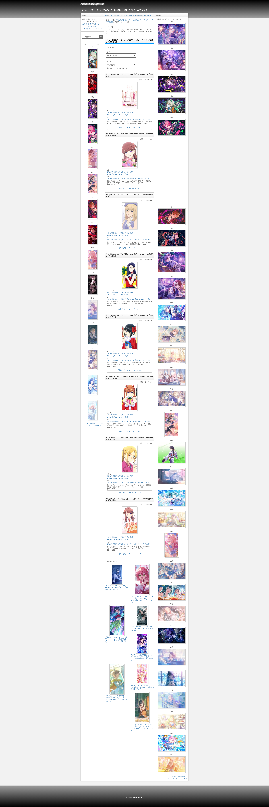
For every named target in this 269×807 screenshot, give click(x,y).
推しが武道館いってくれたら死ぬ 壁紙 (120, 112)
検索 (100, 37)
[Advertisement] (129, 750)
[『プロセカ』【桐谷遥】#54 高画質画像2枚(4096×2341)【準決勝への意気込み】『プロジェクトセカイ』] (171, 399)
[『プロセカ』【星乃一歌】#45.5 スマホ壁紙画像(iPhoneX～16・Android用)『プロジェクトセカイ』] (92, 385)
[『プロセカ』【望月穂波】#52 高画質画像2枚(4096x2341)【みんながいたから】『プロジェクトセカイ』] (171, 764)
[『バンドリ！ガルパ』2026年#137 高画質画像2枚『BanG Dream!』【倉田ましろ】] (171, 33)
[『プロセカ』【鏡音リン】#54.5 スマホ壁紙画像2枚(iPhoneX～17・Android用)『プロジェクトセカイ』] (92, 335)
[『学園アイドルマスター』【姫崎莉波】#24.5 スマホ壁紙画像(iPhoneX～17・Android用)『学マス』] (92, 159)
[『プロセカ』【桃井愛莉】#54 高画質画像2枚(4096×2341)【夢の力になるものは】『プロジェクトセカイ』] (171, 127)
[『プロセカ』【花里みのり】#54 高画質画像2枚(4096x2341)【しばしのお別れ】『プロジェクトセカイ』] (171, 334)
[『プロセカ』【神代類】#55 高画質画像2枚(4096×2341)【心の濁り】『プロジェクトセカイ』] (171, 519)
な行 (98, 24)
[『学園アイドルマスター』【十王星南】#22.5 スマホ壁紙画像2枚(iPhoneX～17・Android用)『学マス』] (92, 259)
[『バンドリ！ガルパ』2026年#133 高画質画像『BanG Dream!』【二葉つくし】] (171, 452)
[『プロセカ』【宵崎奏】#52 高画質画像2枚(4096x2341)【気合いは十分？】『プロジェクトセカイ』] (171, 312)
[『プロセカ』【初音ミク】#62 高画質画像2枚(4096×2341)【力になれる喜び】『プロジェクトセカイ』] (171, 498)
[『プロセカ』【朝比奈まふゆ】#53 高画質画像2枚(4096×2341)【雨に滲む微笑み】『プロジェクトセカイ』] (171, 635)
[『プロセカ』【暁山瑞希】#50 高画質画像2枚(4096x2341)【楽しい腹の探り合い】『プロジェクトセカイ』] (171, 377)
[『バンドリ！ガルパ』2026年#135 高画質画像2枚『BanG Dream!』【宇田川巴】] (171, 288)
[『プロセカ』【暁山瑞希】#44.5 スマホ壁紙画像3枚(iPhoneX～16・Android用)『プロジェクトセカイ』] (92, 284)
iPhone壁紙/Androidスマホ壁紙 (117, 115)
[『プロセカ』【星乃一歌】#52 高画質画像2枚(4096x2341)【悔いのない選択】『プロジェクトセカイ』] (171, 678)
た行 (95, 24)
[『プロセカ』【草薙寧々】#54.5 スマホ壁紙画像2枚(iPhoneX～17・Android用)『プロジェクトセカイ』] (92, 58)
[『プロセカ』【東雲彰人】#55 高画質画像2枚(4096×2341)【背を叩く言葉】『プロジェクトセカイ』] (171, 216)
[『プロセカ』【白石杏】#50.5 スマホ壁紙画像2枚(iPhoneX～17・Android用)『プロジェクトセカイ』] (92, 83)
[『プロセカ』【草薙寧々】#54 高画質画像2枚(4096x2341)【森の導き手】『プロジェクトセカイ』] (171, 105)
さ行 (91, 24)
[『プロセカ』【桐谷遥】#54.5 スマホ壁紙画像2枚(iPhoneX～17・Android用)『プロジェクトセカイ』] (92, 360)
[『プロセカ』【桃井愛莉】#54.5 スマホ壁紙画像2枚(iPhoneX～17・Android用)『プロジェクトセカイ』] (92, 134)
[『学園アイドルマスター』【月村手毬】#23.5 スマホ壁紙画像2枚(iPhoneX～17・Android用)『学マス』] (92, 184)
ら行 (95, 26)
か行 (87, 24)
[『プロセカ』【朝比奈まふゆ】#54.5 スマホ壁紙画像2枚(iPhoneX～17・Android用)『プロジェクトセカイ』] (92, 310)
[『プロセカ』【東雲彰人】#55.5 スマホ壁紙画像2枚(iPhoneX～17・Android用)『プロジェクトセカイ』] (92, 209)
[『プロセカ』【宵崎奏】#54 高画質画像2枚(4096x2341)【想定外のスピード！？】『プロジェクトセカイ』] (171, 700)
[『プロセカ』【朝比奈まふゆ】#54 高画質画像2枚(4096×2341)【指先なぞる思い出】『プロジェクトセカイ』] (171, 657)
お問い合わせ (142, 10)
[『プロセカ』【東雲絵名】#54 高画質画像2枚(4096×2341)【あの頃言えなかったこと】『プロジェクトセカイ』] (171, 84)
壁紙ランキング (129, 10)
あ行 (83, 24)
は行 (83, 26)
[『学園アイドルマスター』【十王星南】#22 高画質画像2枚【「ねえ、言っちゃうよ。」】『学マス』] (171, 545)
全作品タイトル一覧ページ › (93, 29)
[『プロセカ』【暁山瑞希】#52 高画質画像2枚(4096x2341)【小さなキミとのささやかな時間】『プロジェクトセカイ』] (171, 614)
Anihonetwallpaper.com (92, 4)
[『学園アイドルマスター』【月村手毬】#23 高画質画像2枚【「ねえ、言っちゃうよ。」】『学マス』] (171, 424)
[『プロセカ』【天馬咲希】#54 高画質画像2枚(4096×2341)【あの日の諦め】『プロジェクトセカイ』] (171, 721)
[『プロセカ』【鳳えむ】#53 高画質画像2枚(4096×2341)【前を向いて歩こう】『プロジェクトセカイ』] (171, 743)
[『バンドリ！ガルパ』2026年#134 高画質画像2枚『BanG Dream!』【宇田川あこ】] (171, 262)
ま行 (87, 26)
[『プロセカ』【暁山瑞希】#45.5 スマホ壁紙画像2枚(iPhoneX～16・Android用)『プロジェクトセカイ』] (92, 410)
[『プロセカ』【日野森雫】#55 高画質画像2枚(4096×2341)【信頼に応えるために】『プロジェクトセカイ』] (171, 571)
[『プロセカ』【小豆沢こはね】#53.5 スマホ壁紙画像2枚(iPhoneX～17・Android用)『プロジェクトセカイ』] (92, 234)
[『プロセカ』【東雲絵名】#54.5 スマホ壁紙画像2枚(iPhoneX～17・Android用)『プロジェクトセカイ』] (92, 109)
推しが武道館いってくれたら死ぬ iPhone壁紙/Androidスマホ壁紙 (128, 119)
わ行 (98, 26)
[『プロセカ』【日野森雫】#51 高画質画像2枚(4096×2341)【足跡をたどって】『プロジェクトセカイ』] (171, 476)
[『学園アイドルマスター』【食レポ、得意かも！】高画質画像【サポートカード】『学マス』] (171, 592)
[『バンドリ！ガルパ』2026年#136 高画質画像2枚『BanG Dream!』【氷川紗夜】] (171, 60)
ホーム (84, 10)
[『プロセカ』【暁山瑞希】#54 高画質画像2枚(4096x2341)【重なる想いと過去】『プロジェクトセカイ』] (171, 355)
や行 (91, 26)
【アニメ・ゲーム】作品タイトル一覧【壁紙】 (105, 10)
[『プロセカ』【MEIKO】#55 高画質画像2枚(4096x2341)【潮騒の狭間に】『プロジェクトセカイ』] (171, 238)
